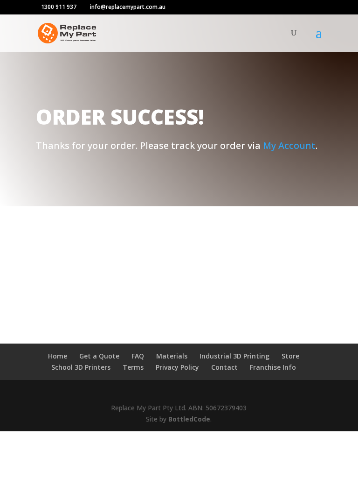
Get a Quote (99, 355)
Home (57, 355)
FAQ (137, 355)
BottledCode (189, 419)
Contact (224, 367)
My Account (289, 145)
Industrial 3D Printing (234, 355)
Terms (133, 367)
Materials (171, 355)
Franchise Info (273, 367)
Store (290, 355)
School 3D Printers (80, 367)
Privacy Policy (177, 367)
